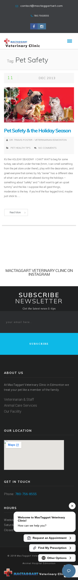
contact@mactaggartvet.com (41, 6)
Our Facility (12, 411)
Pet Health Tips (21, 147)
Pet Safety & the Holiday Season (37, 130)
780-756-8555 (26, 494)
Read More (15, 212)
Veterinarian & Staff (19, 399)
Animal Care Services (20, 405)
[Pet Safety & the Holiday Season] (39, 104)
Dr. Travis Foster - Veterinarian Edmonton (38, 139)
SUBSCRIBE (39, 343)
